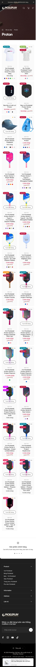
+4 (14, 77)
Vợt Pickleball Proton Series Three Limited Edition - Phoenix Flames (9, 478)
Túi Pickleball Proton (25, 139)
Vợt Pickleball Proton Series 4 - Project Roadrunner (25, 442)
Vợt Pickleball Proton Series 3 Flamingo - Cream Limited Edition (9, 442)
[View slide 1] (14, 546)
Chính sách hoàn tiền (11, 649)
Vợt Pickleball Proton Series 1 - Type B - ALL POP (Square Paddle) (9, 256)
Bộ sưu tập (9, 30)
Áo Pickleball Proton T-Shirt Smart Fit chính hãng (9, 70)
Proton (9, 65)
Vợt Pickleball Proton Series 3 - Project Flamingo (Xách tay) (9, 330)
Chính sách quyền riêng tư (23, 649)
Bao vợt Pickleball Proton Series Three (25, 107)
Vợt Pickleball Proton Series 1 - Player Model (9, 174)
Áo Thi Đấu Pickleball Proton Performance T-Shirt (25, 70)
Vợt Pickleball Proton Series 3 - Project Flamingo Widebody (25, 330)
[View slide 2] (16, 546)
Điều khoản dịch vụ (13, 651)
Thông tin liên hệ (22, 651)
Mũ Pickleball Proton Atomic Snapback (9, 139)
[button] (31, 333)
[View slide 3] (18, 546)
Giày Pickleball (8, 571)
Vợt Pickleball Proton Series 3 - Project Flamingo (25, 293)
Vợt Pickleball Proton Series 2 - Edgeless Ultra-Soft (25, 256)
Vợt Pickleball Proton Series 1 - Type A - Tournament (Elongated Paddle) (25, 177)
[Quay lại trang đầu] (2, 30)
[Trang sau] (32, 2)
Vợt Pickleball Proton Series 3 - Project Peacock (9, 367)
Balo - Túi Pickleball (10, 568)
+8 (14, 146)
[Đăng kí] (29, 622)
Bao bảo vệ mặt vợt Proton (9, 106)
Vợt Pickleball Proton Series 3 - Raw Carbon (25, 405)
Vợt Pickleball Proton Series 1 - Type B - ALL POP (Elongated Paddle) (25, 217)
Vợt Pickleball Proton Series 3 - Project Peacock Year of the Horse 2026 (9, 407)
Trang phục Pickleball (10, 574)
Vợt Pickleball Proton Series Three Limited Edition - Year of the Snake (9, 515)
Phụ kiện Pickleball (9, 576)
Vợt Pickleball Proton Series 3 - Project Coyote (9, 293)
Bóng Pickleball (8, 566)
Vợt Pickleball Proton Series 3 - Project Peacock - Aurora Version (25, 368)
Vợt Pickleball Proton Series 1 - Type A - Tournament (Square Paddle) (9, 217)
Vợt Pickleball (8, 563)
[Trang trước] (3, 2)
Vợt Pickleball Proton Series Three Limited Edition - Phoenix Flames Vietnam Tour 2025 (25, 479)
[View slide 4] (21, 546)
